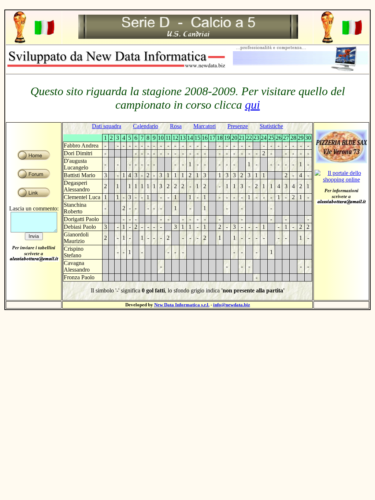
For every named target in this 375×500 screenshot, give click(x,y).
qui (252, 104)
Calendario (145, 126)
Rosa (176, 126)
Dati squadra (106, 126)
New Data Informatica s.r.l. (181, 304)
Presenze (237, 126)
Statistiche (271, 126)
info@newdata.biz (231, 304)
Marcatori (204, 126)
